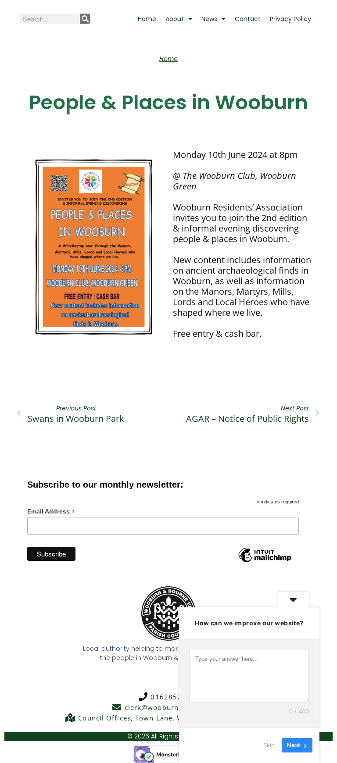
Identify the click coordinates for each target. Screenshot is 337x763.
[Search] (85, 19)
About (174, 18)
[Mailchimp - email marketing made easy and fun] (265, 561)
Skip (269, 745)
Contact (248, 18)
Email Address (51, 511)
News (209, 18)
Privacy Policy (290, 18)
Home (147, 18)
